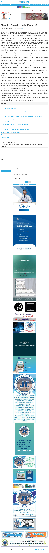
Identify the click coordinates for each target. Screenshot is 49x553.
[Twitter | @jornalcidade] (22, 7)
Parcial (29, 182)
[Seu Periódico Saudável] (24, 2)
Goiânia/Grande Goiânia (36, 11)
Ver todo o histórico (6, 137)
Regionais (21, 11)
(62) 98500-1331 (28, 7)
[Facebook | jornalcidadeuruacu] (18, 7)
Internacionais (5, 12)
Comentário (3, 146)
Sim (20, 182)
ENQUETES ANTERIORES (25, 184)
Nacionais (45, 11)
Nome (2, 159)
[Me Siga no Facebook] (8, 18)
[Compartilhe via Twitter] (19, 28)
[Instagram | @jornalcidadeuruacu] (20, 7)
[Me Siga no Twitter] (9, 18)
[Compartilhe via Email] (22, 28)
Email (2, 163)
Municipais (16, 11)
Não (23, 182)
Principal (10, 11)
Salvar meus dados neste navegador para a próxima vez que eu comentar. (20, 168)
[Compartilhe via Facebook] (17, 28)
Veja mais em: (4, 11)
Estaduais (27, 11)
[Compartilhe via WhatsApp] (21, 28)
